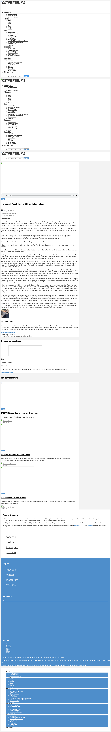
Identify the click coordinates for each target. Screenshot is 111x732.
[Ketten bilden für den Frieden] (17, 492)
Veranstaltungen (12, 14)
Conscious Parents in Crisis (15, 62)
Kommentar (4, 356)
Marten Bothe (7, 421)
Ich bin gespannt (12, 51)
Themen (7, 19)
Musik (9, 26)
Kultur (9, 20)
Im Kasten (10, 57)
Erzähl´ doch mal (12, 54)
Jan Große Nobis (8, 210)
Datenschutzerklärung (57, 657)
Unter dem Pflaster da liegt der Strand (18, 41)
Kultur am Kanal (12, 39)
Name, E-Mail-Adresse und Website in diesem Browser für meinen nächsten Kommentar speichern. (35, 369)
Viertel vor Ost (11, 32)
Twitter (82, 525)
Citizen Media (11, 69)
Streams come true (13, 53)
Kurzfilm (10, 29)
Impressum (45, 657)
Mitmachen (8, 72)
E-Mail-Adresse (6, 362)
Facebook (90, 525)
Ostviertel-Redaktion (9, 464)
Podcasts (8, 47)
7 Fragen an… (11, 38)
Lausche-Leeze (12, 48)
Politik (9, 22)
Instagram (77, 525)
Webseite (4, 366)
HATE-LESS (10, 60)
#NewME (10, 66)
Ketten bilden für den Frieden (13, 497)
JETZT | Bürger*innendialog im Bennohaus (19, 413)
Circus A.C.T (11, 67)
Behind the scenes (12, 15)
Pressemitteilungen (13, 17)
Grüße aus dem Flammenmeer (15, 42)
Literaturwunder (12, 43)
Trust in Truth (11, 65)
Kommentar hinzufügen (8, 214)
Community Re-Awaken (14, 63)
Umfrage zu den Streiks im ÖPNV (15, 454)
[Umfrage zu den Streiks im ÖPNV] (17, 449)
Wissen (9, 27)
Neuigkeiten (8, 12)
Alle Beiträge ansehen (8, 332)
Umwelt (10, 23)
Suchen (26, 76)
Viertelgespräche (12, 36)
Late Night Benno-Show (14, 34)
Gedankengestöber (13, 50)
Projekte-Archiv (12, 70)
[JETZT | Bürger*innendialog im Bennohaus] (17, 407)
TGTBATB (10, 45)
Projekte (7, 59)
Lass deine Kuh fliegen (14, 55)
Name (3, 359)
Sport (9, 25)
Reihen (6, 31)
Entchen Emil (11, 35)
